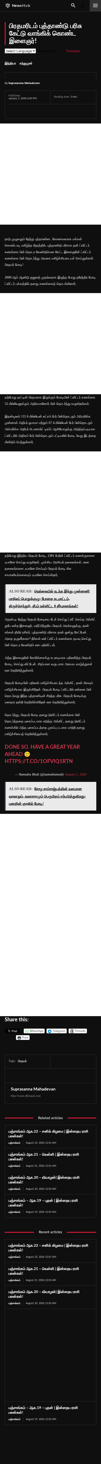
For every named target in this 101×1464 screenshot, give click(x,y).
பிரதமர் (22, 1061)
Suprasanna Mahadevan (24, 83)
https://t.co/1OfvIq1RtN (39, 761)
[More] (79, 111)
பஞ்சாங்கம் (14, 1143)
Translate (73, 51)
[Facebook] (13, 111)
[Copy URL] (68, 111)
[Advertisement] (50, 174)
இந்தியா (10, 63)
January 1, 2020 (75, 774)
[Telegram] (45, 111)
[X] (24, 111)
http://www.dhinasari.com (26, 1096)
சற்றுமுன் (25, 63)
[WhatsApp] (34, 111)
